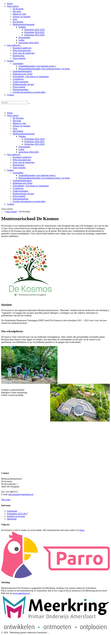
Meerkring (11, 519)
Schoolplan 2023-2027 (17, 513)
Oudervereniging (20, 191)
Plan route (5, 499)
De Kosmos (18, 118)
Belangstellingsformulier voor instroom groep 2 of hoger (44, 178)
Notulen (22, 136)
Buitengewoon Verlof (22, 183)
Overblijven (18, 188)
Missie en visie (19, 123)
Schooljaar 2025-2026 (34, 144)
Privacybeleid (19, 196)
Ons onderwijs (13, 154)
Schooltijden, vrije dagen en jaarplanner (31, 186)
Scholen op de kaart (16, 516)
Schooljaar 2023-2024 (34, 139)
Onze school (12, 115)
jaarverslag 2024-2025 (28, 152)
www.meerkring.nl (21, 593)
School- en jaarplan (21, 126)
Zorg (15, 128)
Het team (17, 120)
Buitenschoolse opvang (23, 193)
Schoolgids (12, 511)
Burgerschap (18, 165)
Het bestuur (18, 131)
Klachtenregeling (20, 199)
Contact (10, 204)
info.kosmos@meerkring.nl (20, 494)
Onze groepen (19, 167)
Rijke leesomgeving (22, 159)
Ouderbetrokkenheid (22, 180)
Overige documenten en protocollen (29, 201)
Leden (21, 149)
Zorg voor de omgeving (23, 162)
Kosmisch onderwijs (22, 157)
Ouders (10, 170)
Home (10, 113)
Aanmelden (18, 173)
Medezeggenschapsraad (23, 133)
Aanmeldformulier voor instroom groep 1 (37, 175)
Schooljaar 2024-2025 (34, 141)
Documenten (24, 146)
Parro (81, 530)
